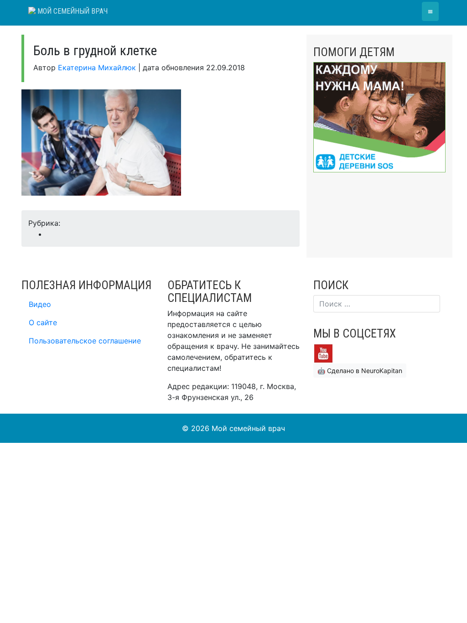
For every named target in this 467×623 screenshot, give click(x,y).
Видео (40, 304)
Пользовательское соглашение (85, 340)
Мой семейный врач (72, 11)
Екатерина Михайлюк (97, 67)
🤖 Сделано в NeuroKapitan (359, 370)
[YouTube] (323, 353)
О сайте (43, 322)
